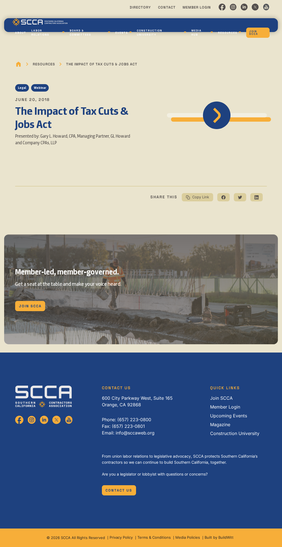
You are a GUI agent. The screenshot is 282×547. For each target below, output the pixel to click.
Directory (140, 7)
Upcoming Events (228, 415)
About (20, 32)
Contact (167, 7)
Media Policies (187, 537)
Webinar (40, 88)
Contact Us (118, 490)
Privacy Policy (121, 537)
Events (121, 32)
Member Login (197, 7)
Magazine (220, 424)
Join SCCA (253, 33)
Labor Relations (40, 32)
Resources (227, 32)
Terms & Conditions (154, 537)
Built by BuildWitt (219, 537)
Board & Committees (80, 32)
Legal (22, 88)
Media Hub (196, 32)
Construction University (149, 32)
